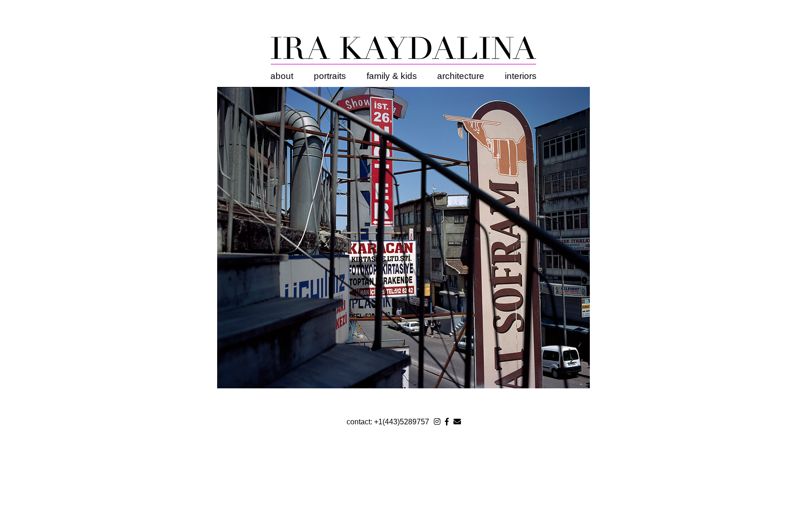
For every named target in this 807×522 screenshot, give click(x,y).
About (281, 76)
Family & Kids (392, 76)
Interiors (521, 76)
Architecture (460, 76)
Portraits (330, 76)
